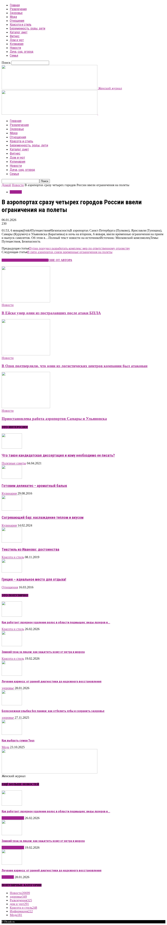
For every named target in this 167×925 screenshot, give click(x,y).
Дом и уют (17, 40)
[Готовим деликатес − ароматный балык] (12, 477)
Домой (6, 185)
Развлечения (18, 9)
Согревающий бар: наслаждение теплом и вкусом (43, 517)
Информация (21, 911)
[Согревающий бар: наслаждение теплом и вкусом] (12, 509)
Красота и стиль (20, 24)
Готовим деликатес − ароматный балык (34, 485)
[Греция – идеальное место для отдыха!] (12, 571)
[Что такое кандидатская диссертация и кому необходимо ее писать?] (12, 447)
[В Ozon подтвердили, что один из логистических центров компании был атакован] (26, 354)
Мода (13, 17)
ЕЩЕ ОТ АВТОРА (60, 260)
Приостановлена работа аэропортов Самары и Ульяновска (54, 418)
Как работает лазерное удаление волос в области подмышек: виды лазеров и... (56, 622)
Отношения (17, 21)
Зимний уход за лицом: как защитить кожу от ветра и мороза (43, 652)
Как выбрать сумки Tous (18, 740)
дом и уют (19, 904)
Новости (15, 48)
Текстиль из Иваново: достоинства (30, 549)
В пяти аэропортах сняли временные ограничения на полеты (69, 252)
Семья (14, 55)
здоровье (8, 688)
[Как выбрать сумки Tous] (12, 733)
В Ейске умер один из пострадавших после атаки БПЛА (51, 313)
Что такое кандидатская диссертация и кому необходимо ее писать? (58, 455)
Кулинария (16, 44)
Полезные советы (14, 463)
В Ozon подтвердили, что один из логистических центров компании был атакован (74, 366)
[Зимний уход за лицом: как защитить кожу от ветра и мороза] (12, 645)
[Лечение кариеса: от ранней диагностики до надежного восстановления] (12, 674)
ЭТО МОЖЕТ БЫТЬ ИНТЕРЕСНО (25, 260)
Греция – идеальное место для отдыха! (34, 579)
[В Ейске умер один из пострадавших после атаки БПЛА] (26, 301)
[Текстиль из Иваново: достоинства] (12, 541)
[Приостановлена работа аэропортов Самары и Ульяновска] (26, 407)
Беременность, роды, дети (27, 28)
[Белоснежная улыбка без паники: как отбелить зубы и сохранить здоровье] (12, 704)
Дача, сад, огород (21, 52)
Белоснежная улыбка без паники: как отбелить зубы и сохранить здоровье (53, 711)
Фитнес (15, 36)
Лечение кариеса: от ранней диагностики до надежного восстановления (51, 681)
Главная (15, 5)
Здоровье (16, 13)
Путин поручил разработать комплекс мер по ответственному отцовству (79, 248)
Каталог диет (18, 32)
